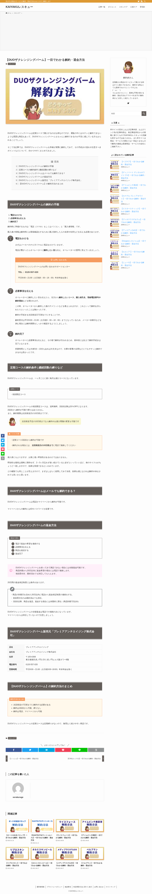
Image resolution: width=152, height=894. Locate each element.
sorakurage (18, 797)
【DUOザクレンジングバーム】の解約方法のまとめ (41, 184)
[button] (14, 750)
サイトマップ (110, 887)
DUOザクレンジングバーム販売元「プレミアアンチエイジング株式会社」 (50, 180)
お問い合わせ (99, 887)
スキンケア (11, 64)
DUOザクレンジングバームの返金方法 (35, 177)
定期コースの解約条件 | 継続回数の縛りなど (38, 170)
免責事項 (68, 887)
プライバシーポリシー (54, 887)
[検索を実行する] (144, 113)
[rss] (141, 1)
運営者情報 (40, 887)
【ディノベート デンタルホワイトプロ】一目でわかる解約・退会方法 (133, 175)
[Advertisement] (76, 32)
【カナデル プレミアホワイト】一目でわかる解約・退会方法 (133, 198)
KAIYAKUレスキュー (19, 6)
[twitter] (138, 1)
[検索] (144, 1)
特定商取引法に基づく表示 (82, 887)
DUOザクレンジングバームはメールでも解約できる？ (42, 173)
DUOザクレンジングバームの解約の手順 (36, 166)
